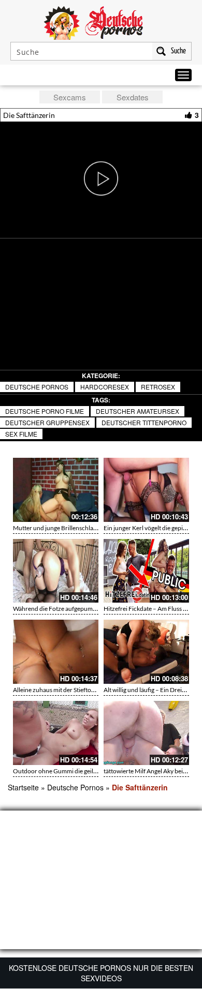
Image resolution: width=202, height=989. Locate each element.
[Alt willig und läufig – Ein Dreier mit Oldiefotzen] (146, 652)
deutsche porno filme (44, 411)
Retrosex (158, 386)
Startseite (23, 787)
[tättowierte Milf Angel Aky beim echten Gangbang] (146, 733)
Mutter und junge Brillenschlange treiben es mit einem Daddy (95, 528)
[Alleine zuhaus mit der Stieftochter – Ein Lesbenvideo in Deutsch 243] (55, 652)
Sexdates (133, 97)
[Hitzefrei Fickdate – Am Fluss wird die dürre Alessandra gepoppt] (146, 571)
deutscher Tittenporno (144, 422)
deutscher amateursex (137, 411)
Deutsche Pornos (36, 386)
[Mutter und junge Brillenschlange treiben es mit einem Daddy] (55, 490)
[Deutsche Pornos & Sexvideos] (101, 22)
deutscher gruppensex (47, 422)
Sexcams (69, 97)
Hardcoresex (104, 386)
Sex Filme (21, 433)
